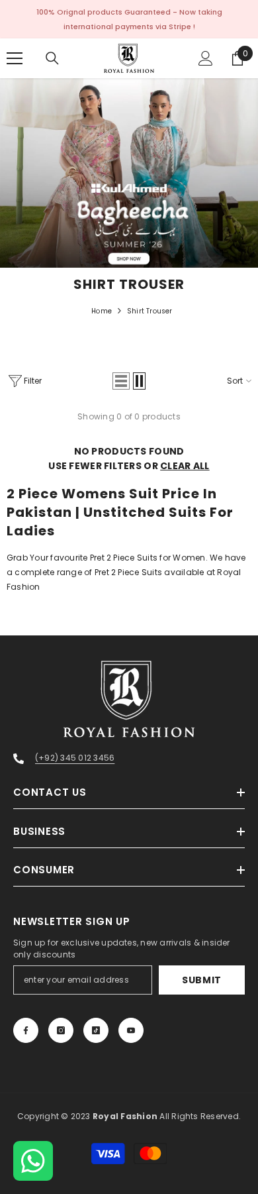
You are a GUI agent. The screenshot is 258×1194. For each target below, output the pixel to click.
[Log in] (205, 58)
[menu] (14, 58)
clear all (185, 465)
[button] (121, 381)
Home (101, 311)
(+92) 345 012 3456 (74, 757)
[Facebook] (25, 1030)
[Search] (52, 58)
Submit (202, 980)
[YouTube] (131, 1030)
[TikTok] (95, 1030)
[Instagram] (60, 1030)
